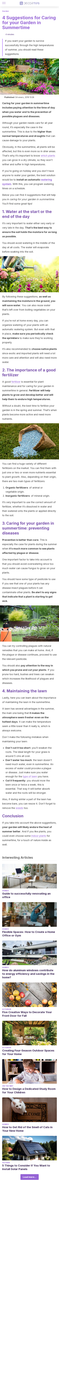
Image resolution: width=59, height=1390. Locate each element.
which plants (48, 155)
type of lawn (30, 776)
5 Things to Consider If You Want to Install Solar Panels (26, 1167)
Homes (5, 891)
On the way (7, 1086)
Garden (5, 11)
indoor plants (38, 835)
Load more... (29, 1177)
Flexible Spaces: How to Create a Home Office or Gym (28, 933)
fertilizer (15, 381)
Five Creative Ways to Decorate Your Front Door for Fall (27, 1014)
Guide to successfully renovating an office (26, 895)
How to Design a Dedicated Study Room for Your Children (29, 1090)
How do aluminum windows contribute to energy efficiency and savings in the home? (28, 974)
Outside (6, 1163)
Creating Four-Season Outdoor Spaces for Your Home (28, 1052)
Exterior (6, 1009)
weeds (19, 808)
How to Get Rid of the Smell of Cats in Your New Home (27, 1129)
